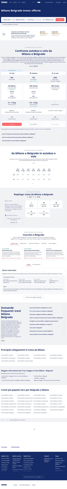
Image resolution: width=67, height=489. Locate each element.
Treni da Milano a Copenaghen (57, 407)
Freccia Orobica (5, 458)
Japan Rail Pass (59, 458)
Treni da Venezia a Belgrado (56, 409)
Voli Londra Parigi (28, 460)
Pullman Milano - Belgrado (40, 376)
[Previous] (14, 170)
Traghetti (24, 2)
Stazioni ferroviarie (60, 466)
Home (2, 420)
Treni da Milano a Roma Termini (25, 398)
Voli (19, 2)
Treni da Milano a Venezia (23, 358)
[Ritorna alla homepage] (5, 2)
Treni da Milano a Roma (23, 355)
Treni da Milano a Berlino (40, 404)
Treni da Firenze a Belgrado (24, 412)
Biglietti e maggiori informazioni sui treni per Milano (47, 380)
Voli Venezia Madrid (29, 458)
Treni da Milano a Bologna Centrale (9, 404)
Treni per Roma (5, 462)
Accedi (64, 2)
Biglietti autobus (16, 456)
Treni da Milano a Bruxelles (24, 407)
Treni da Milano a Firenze (40, 355)
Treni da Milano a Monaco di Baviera (26, 401)
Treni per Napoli (5, 460)
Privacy (33, 485)
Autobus (15, 2)
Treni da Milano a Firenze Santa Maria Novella (12, 407)
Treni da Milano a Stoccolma (24, 409)
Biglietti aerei (27, 456)
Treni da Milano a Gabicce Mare (25, 361)
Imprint (15, 485)
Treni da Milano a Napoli (56, 355)
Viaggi (56, 456)
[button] (31, 19)
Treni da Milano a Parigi (7, 355)
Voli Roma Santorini (29, 462)
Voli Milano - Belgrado (39, 378)
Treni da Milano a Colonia (40, 358)
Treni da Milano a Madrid (56, 401)
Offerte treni (4, 465)
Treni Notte (4, 467)
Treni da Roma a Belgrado (40, 409)
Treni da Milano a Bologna (56, 358)
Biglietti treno (5, 456)
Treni (10, 2)
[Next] (53, 170)
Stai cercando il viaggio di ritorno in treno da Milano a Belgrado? (15, 376)
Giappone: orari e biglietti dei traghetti (48, 460)
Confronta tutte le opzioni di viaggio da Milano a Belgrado (16, 380)
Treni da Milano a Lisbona (7, 409)
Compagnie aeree (28, 465)
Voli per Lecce (27, 467)
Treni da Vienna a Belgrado (40, 412)
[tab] (14, 243)
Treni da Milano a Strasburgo (8, 358)
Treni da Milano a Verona (56, 404)
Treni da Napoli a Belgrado (7, 412)
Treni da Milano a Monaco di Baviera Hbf (44, 407)
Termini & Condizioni (24, 485)
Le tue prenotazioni (49, 2)
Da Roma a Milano (60, 460)
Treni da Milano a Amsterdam (41, 401)
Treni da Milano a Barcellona (8, 361)
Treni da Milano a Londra (23, 395)
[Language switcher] (39, 2)
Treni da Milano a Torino (56, 398)
